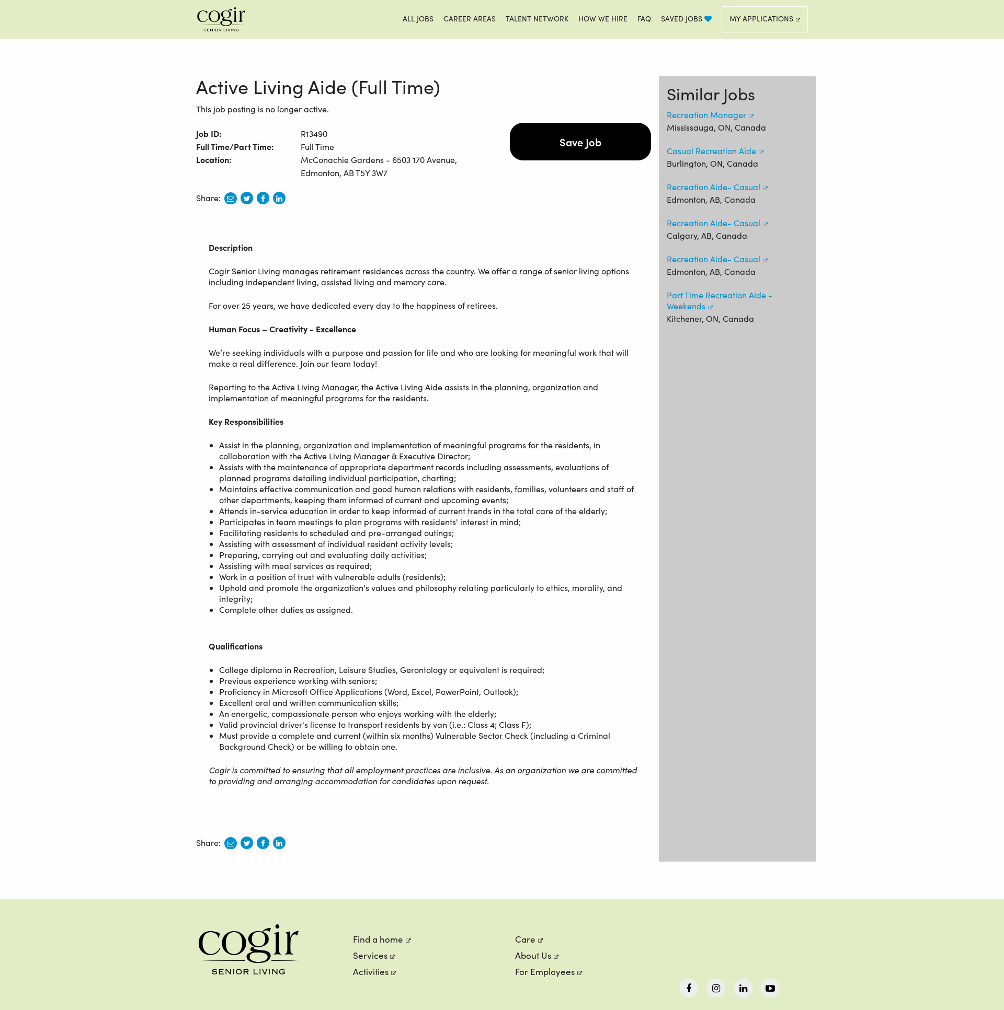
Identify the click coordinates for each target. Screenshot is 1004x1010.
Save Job (580, 141)
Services (370, 955)
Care (525, 939)
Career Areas (469, 19)
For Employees (545, 972)
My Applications (761, 19)
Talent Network (537, 19)
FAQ (644, 19)
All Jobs (418, 19)
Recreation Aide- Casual (713, 186)
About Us (533, 955)
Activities (371, 972)
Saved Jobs (682, 19)
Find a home (378, 939)
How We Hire (603, 19)
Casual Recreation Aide (711, 150)
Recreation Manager (706, 114)
